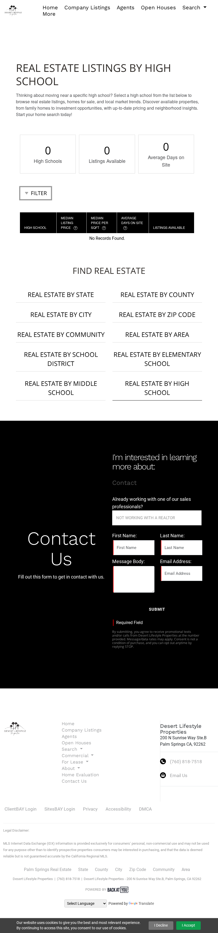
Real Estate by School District (61, 359)
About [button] (69, 768)
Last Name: (172, 535)
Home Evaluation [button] (80, 774)
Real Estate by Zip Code (157, 314)
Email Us (178, 775)
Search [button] (192, 7)
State (83, 869)
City (118, 869)
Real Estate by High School (157, 388)
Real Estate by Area (157, 334)
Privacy (90, 809)
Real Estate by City (60, 314)
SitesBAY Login (59, 809)
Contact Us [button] (74, 781)
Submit (157, 609)
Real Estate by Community (60, 334)
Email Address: (175, 561)
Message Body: (128, 561)
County (101, 869)
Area (186, 869)
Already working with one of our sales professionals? (151, 502)
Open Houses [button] (158, 7)
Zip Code (137, 869)
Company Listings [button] (87, 7)
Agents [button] (126, 7)
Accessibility (118, 809)
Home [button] (50, 7)
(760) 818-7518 (186, 761)
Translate (146, 903)
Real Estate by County (157, 294)
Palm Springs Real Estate (47, 869)
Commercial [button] (76, 755)
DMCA (145, 809)
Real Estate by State (61, 294)
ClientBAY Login (20, 809)
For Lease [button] (73, 762)
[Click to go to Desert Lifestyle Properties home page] (13, 10)
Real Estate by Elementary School (157, 359)
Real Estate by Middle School (61, 388)
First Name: (124, 535)
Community (164, 869)
